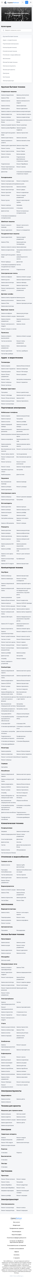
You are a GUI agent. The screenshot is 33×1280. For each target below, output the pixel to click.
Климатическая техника (10, 51)
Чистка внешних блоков (8, 853)
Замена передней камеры (6, 425)
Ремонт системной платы (24, 449)
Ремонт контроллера (7, 404)
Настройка (19, 469)
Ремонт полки (5, 195)
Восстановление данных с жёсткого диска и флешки (8, 699)
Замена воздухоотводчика (6, 1138)
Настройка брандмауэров (20, 705)
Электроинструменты (9, 66)
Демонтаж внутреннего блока (23, 846)
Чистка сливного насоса (23, 114)
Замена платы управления (5, 347)
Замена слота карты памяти (22, 519)
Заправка (19, 205)
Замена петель (5, 105)
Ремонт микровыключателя (7, 1086)
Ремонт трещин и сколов (8, 329)
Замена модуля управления (21, 238)
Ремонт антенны (6, 385)
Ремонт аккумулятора (7, 645)
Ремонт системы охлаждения (21, 579)
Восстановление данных (23, 457)
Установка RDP (5, 723)
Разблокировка (5, 474)
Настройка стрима (21, 709)
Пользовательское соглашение (16, 1245)
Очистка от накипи (22, 1085)
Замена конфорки (6, 277)
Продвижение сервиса (17, 1228)
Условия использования (16, 1248)
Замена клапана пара (7, 1030)
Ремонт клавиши (21, 1015)
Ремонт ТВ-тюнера (22, 371)
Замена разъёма (6, 751)
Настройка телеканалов (23, 379)
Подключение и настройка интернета (7, 737)
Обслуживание (21, 850)
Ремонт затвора (21, 523)
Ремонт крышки (21, 1045)
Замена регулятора (22, 313)
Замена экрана (5, 366)
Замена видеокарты (22, 648)
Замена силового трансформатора (6, 968)
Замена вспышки (6, 512)
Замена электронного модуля (23, 102)
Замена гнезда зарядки (23, 466)
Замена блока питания (23, 366)
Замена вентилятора (7, 282)
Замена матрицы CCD (22, 509)
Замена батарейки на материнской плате (7, 693)
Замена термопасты (22, 401)
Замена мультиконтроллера (7, 632)
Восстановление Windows (21, 693)
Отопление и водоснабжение (11, 55)
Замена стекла (20, 98)
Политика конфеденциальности (16, 1238)
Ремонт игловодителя (23, 230)
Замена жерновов (21, 1077)
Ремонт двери (20, 189)
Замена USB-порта (6, 616)
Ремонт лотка (20, 1187)
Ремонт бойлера (6, 1082)
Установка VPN (20, 723)
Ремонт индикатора (22, 192)
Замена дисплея (6, 507)
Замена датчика (21, 897)
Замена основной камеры (21, 425)
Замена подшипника (7, 95)
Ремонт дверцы (6, 262)
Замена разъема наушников (21, 545)
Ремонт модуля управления (21, 196)
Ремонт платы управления (20, 342)
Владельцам (16, 1225)
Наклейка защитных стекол (7, 470)
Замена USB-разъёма (7, 523)
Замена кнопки (21, 515)
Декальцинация (6, 1060)
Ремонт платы (20, 148)
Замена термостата (22, 133)
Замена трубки (5, 1065)
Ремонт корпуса (6, 205)
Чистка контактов (6, 341)
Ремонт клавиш (21, 658)
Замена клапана (6, 117)
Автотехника (6, 58)
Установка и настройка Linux (23, 727)
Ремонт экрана (20, 642)
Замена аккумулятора (7, 401)
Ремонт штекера (21, 486)
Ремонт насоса (20, 1057)
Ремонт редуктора (22, 1185)
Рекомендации (16, 1231)
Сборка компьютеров (22, 714)
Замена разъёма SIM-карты (22, 435)
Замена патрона (6, 1102)
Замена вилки (5, 942)
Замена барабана (6, 1185)
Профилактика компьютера (20, 737)
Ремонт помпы (5, 148)
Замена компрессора (22, 831)
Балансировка (20, 154)
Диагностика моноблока (8, 812)
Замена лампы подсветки (8, 297)
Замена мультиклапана (8, 1074)
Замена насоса (5, 101)
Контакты (16, 1255)
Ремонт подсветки (22, 382)
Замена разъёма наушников (6, 445)
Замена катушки (6, 1114)
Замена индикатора (22, 1060)
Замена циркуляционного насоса (22, 257)
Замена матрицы (6, 496)
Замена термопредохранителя (8, 1003)
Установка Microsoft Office (22, 717)
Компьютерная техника (10, 47)
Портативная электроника (11, 44)
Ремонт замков (21, 167)
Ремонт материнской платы (7, 458)
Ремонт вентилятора (7, 189)
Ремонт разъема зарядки (24, 496)
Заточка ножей (5, 960)
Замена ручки (5, 279)
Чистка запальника (6, 875)
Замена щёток (5, 108)
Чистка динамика (21, 454)
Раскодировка (20, 930)
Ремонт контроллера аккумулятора (7, 649)
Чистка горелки (21, 875)
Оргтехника (6, 77)
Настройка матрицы (7, 518)
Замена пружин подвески (21, 129)
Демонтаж (4, 171)
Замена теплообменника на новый (23, 871)
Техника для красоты (9, 69)
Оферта (16, 1251)
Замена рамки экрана (22, 609)
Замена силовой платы (23, 1074)
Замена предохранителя (8, 834)
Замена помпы (5, 850)
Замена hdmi (20, 398)
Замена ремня (5, 1050)
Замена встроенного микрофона (22, 625)
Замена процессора (22, 563)
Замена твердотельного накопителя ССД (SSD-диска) (23, 619)
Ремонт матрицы (6, 382)
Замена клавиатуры (7, 578)
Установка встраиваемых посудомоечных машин (8, 265)
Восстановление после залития (8, 450)
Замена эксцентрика (7, 1125)
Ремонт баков (20, 151)
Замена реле (20, 184)
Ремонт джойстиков (22, 392)
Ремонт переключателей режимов (8, 989)
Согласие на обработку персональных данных (16, 1241)
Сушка (18, 597)
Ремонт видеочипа (22, 600)
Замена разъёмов (6, 597)
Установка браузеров (22, 741)
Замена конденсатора (23, 117)
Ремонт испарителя (22, 181)
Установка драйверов (7, 744)
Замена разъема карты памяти (23, 445)
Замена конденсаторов (8, 1145)
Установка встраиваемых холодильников (8, 217)
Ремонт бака (20, 900)
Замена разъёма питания (8, 434)
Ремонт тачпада (21, 606)
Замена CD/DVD (6, 683)
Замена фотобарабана (7, 1187)
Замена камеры (5, 533)
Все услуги (16, 1222)
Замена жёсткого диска (8, 609)
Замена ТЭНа (5, 98)
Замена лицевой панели (8, 125)
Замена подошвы (6, 1035)
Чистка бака (4, 900)
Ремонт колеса (20, 1207)
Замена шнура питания (8, 1027)
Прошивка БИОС (6, 714)
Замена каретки (6, 1117)
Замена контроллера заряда (7, 559)
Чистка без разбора (7, 353)
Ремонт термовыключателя (7, 1008)
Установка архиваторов (8, 726)
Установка (19, 208)
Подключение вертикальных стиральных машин (22, 159)
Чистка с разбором (22, 351)
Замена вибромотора (22, 533)
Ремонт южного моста (23, 636)
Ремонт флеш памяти (7, 454)
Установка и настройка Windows (8, 732)
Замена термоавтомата (23, 1007)
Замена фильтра (21, 105)
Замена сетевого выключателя (6, 337)
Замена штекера (6, 486)
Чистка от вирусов (22, 689)
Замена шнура (5, 945)
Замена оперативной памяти (7, 584)
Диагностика (5, 157)
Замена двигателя (6, 237)
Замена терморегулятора (8, 184)
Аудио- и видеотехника (10, 40)
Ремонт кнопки (5, 923)
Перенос (19, 1152)
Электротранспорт (8, 80)
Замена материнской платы (22, 540)
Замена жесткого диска (23, 395)
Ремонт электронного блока (7, 121)
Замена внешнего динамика (6, 430)
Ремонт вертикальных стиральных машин (8, 168)
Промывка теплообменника (6, 871)
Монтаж (18, 842)
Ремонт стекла (5, 466)
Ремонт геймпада (6, 395)
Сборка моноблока (22, 800)
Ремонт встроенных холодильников (22, 212)
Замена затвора (6, 509)
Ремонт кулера (5, 686)
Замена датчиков (6, 877)
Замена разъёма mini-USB (23, 440)
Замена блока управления (20, 893)
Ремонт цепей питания (8, 636)
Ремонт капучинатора (23, 1082)
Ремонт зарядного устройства (6, 662)
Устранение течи (21, 1012)
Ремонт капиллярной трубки (22, 201)
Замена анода (20, 890)
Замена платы (5, 912)
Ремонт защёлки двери (23, 982)
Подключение (5, 164)
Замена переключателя (23, 279)
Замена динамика (6, 489)
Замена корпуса (6, 419)
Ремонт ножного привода (6, 226)
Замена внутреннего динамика (22, 430)
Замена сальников (22, 877)
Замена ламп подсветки (8, 368)
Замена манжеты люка (23, 140)
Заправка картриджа (7, 1190)
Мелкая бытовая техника (10, 62)
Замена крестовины (7, 137)
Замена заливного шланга (6, 141)
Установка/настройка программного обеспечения (7, 718)
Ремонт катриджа (21, 1195)
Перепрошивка (5, 371)
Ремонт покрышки (22, 1210)
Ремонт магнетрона (7, 977)
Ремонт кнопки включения (21, 463)
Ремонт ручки (5, 200)
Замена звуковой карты (23, 583)
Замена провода (21, 481)
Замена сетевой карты (23, 628)
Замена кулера (20, 653)
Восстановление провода (6, 483)
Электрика (6, 73)
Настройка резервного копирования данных (8, 710)
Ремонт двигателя (21, 108)
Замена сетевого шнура (23, 277)
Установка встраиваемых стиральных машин (24, 173)
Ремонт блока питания (8, 398)
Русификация (20, 558)
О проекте (16, 1258)
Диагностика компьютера (24, 731)
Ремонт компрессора (7, 181)
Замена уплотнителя (22, 95)
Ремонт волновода (22, 985)
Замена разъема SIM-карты (7, 545)
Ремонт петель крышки (8, 606)
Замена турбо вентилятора (20, 866)
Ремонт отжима (6, 154)
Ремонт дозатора (21, 125)
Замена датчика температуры (21, 243)
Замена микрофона (7, 439)
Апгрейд (3, 658)
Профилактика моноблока (5, 818)
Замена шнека (20, 942)
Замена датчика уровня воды (8, 134)
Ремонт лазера (20, 1179)
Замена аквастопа (6, 114)
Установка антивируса (8, 741)
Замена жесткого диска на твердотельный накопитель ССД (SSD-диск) (23, 591)
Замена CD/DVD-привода (24, 603)
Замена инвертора (22, 368)
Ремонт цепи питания (23, 553)
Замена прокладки (6, 1062)
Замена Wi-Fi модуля (7, 563)
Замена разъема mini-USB (23, 550)
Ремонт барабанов (22, 164)
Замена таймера (21, 282)
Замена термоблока (7, 1068)
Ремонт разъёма (21, 374)
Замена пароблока (22, 1068)
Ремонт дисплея (6, 192)
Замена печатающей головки (22, 1191)
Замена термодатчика (23, 1050)
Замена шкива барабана (8, 128)
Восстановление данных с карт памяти (23, 698)
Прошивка (4, 392)
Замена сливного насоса (8, 247)
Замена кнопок (5, 421)
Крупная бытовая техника (10, 36)
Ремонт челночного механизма (22, 226)
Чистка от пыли (5, 639)
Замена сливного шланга (8, 111)
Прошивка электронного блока (24, 121)
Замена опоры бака (22, 145)
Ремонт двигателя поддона (6, 973)
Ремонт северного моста (23, 631)
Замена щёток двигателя (8, 145)
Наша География (16, 1234)
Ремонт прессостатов (7, 151)
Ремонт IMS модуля (7, 1142)
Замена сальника (21, 137)
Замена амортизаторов (23, 111)
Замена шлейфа (21, 421)
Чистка (18, 264)
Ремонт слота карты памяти (22, 913)
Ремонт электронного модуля (7, 289)
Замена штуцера (21, 1062)
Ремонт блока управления (5, 375)
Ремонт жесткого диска (8, 642)
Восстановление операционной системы (8, 705)
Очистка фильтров (6, 839)
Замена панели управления (21, 289)
